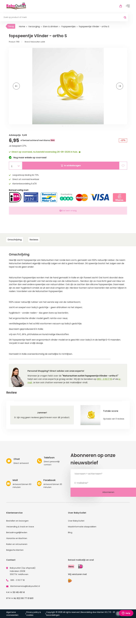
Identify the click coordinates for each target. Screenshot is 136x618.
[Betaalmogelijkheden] (71, 566)
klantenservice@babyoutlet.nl (25, 586)
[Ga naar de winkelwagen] (121, 6)
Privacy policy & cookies (33, 613)
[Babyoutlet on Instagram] (118, 613)
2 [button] (65, 126)
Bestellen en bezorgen (17, 520)
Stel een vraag (69, 210)
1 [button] (62, 126)
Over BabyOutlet (76, 520)
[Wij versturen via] (70, 581)
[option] (68, 86)
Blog (70, 532)
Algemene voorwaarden (12, 613)
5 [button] (73, 126)
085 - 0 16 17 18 (104, 379)
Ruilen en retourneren (16, 544)
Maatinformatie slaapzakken (82, 526)
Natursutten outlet (38, 42)
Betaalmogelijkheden (16, 532)
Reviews (34, 239)
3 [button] (68, 126)
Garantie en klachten (16, 538)
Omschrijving (15, 239)
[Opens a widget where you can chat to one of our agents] (126, 613)
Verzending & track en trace (20, 526)
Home (22, 26)
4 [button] (70, 126)
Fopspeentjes (68, 26)
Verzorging (34, 26)
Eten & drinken (50, 26)
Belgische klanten (15, 550)
